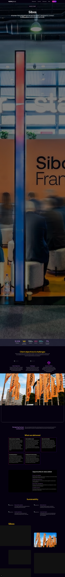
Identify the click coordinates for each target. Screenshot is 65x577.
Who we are (44, 1)
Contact (54, 1)
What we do (34, 1)
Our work (39, 1)
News (49, 1)
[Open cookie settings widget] (1, 576)
